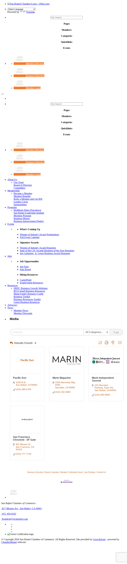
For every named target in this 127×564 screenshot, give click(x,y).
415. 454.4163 (8, 513)
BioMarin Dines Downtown (27, 210)
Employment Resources (31, 282)
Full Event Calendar (29, 237)
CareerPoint (25, 280)
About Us (12, 179)
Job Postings (89, 472)
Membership (13, 190)
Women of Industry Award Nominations (39, 234)
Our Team (19, 182)
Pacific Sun (19, 378)
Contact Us (101, 472)
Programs (12, 207)
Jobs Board (25, 269)
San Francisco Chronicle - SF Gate (24, 438)
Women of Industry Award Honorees (38, 247)
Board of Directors (23, 185)
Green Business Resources (27, 302)
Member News (21, 310)
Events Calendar (52, 472)
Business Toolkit (22, 296)
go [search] (117, 332)
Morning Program (22, 215)
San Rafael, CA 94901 (22, 508)
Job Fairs (24, 266)
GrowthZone (99, 539)
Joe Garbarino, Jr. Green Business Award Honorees (45, 253)
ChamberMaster (9, 542)
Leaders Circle (21, 201)
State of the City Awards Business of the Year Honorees (47, 250)
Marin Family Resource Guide (28, 294)
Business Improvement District (29, 221)
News (10, 307)
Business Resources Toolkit (27, 299)
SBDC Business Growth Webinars (31, 288)
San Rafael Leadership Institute (29, 213)
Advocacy (12, 305)
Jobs (9, 256)
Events (10, 224)
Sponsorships (20, 204)
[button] (11, 343)
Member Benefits (22, 196)
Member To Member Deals (71, 472)
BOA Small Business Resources (29, 291)
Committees (19, 188)
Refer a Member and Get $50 (28, 199)
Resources (12, 285)
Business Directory (35, 472)
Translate (30, 12)
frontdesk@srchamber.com (14, 519)
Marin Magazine (62, 378)
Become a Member (23, 193)
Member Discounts (23, 313)
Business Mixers (22, 218)
